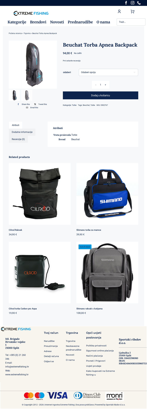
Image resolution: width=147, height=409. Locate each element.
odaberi (67, 72)
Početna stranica (15, 33)
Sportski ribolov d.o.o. (115, 405)
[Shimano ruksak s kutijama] (107, 272)
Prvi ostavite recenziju (72, 61)
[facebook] (126, 3)
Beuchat (86, 105)
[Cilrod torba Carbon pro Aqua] (40, 272)
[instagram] (132, 3)
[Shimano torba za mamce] (107, 194)
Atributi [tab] (15, 125)
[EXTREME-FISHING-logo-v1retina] (31, 11)
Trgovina (27, 33)
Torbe (74, 105)
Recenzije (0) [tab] (18, 139)
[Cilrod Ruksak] (40, 194)
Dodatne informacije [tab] (22, 132)
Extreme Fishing (67, 405)
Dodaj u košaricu (100, 95)
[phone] (139, 3)
